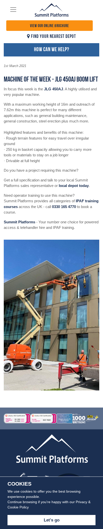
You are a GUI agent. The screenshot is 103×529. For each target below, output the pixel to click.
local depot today (74, 185)
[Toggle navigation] (13, 10)
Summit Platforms (19, 222)
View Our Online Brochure (49, 26)
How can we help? (51, 50)
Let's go (52, 520)
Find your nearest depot (53, 36)
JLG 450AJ (53, 89)
